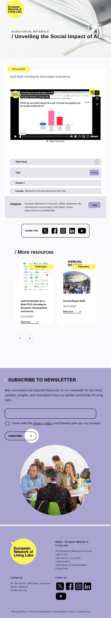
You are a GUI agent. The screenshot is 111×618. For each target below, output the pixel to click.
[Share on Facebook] (54, 230)
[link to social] (63, 231)
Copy (94, 205)
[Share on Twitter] (45, 230)
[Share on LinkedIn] (72, 231)
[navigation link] (23, 553)
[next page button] (30, 338)
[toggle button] (102, 9)
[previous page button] (20, 338)
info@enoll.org (18, 590)
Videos (94, 172)
